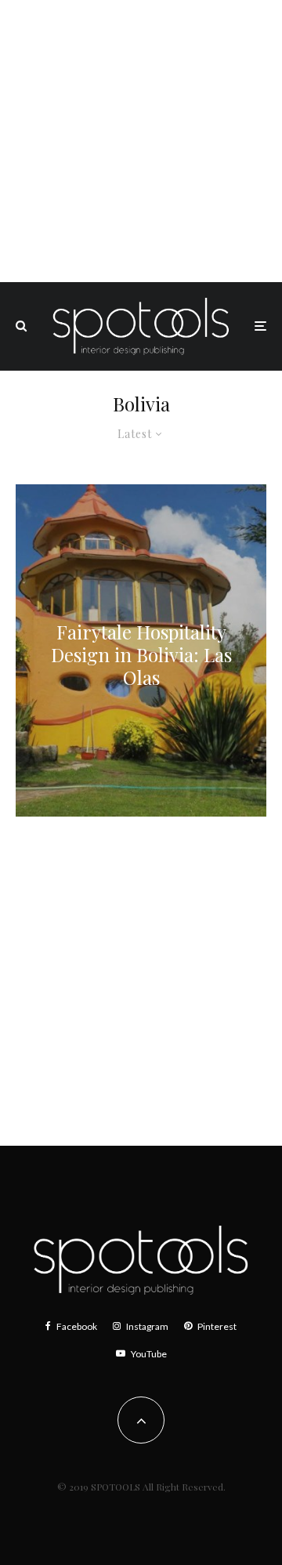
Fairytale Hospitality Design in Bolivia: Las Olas (141, 654)
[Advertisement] (141, 141)
